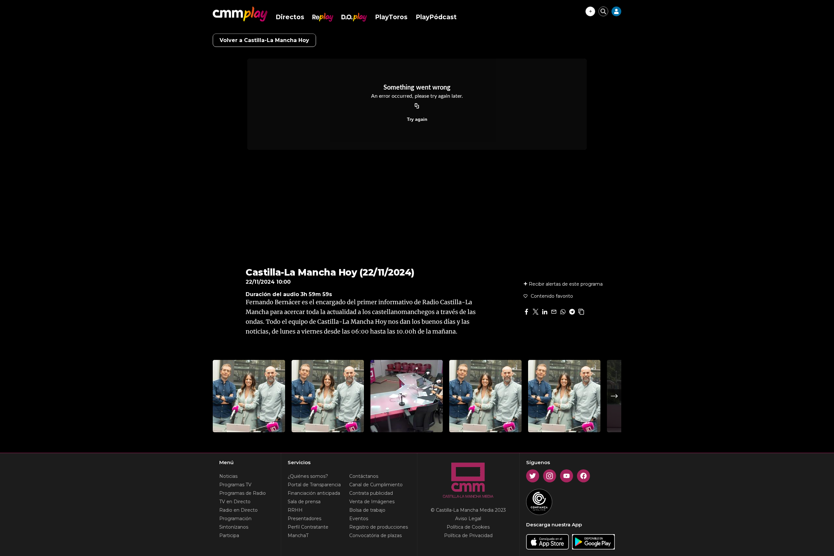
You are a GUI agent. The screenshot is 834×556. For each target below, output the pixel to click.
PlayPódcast (436, 17)
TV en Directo (235, 502)
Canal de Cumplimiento (376, 485)
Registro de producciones (378, 527)
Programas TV (235, 485)
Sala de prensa (304, 502)
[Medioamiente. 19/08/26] (406, 396)
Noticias (228, 476)
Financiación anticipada (314, 493)
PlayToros (391, 17)
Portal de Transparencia (314, 485)
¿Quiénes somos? (308, 476)
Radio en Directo (238, 510)
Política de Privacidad (468, 535)
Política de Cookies (468, 527)
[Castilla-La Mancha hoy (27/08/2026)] (249, 396)
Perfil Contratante (308, 527)
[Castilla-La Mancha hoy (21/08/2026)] (328, 396)
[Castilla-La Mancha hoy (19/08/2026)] (564, 396)
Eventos (358, 518)
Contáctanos (363, 476)
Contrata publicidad (371, 493)
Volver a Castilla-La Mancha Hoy (264, 40)
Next (614, 396)
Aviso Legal (468, 518)
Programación (235, 518)
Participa (229, 535)
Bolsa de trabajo (367, 510)
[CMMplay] (240, 14)
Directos (290, 17)
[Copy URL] (417, 106)
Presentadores (304, 518)
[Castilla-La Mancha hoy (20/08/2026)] (485, 396)
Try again (417, 119)
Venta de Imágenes (372, 502)
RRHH (295, 510)
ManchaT (298, 535)
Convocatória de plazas (375, 535)
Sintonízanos (233, 527)
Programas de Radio (242, 493)
